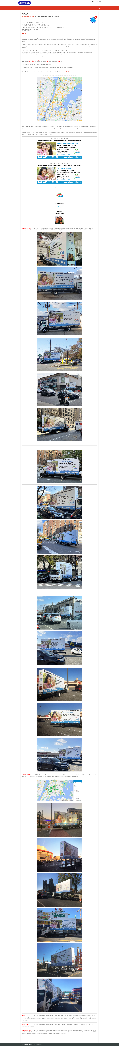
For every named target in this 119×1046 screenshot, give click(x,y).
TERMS (24, 33)
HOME (21, 8)
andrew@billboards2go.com (69, 71)
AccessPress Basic (39, 1044)
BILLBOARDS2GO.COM (28, 16)
